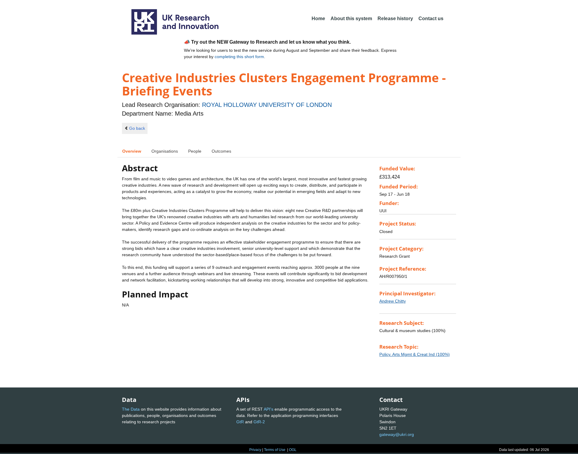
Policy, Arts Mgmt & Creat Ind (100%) (414, 354)
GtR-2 (259, 421)
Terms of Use (274, 450)
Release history (395, 18)
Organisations (164, 151)
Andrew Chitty (392, 301)
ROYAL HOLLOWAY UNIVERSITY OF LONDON (267, 104)
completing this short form (239, 56)
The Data (131, 409)
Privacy (255, 450)
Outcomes (221, 151)
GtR (240, 421)
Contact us (430, 18)
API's (268, 409)
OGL (293, 450)
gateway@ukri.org (396, 434)
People (194, 151)
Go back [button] (137, 128)
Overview (131, 151)
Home (318, 18)
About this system (351, 18)
